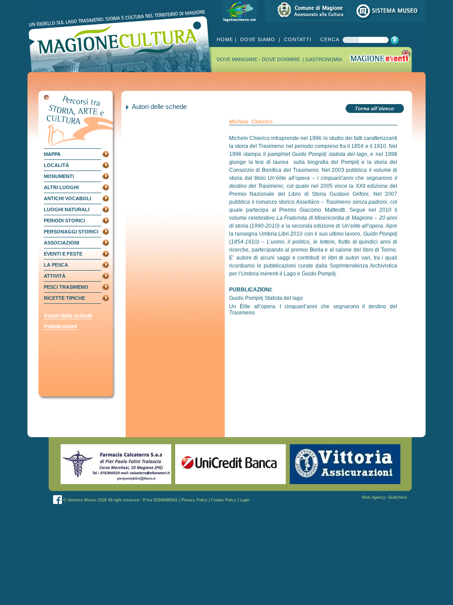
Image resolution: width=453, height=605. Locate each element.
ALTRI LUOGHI (61, 187)
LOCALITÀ (56, 165)
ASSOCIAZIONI (61, 242)
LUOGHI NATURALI (66, 209)
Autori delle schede (68, 316)
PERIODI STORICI (64, 220)
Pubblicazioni (60, 326)
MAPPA (52, 154)
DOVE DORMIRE (281, 59)
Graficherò (397, 497)
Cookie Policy (223, 500)
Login (245, 500)
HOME (225, 39)
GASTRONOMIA (323, 59)
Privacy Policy (194, 500)
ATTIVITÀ (54, 276)
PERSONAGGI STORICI (71, 231)
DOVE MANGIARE (238, 59)
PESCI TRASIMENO (66, 287)
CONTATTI (296, 39)
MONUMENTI (59, 176)
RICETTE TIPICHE (64, 298)
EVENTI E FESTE (63, 253)
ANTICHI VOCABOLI (67, 198)
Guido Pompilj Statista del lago (266, 298)
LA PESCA (56, 265)
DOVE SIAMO (257, 39)
